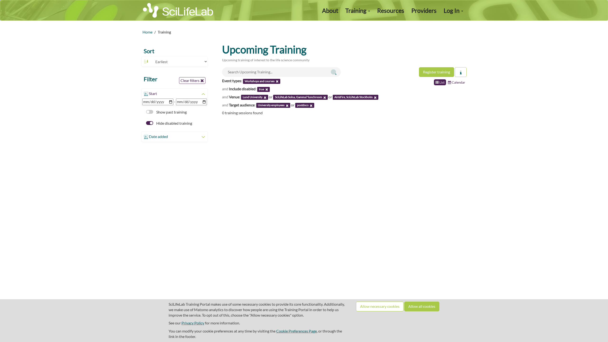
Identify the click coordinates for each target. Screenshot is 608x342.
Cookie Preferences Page (296, 331)
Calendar (458, 82)
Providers (424, 10)
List (442, 82)
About (330, 10)
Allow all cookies (421, 306)
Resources (390, 10)
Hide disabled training (174, 123)
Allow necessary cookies (379, 306)
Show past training (171, 112)
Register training (436, 72)
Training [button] (356, 10)
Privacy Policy (192, 323)
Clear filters (190, 80)
